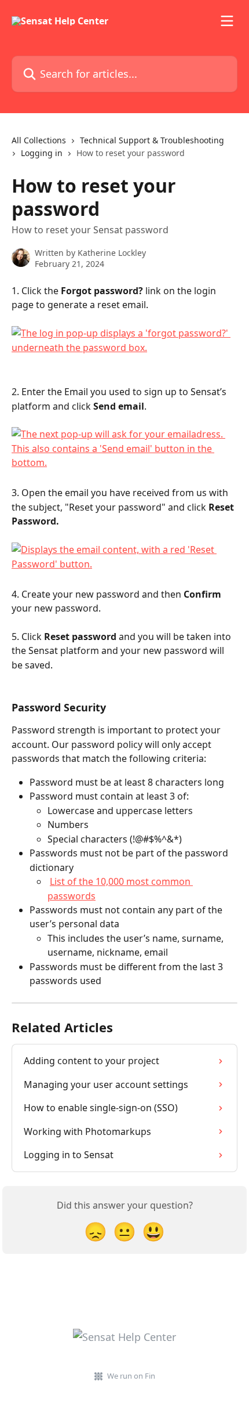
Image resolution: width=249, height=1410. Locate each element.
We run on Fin (131, 1376)
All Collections (39, 140)
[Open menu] (227, 21)
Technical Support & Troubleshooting (152, 140)
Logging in (42, 152)
